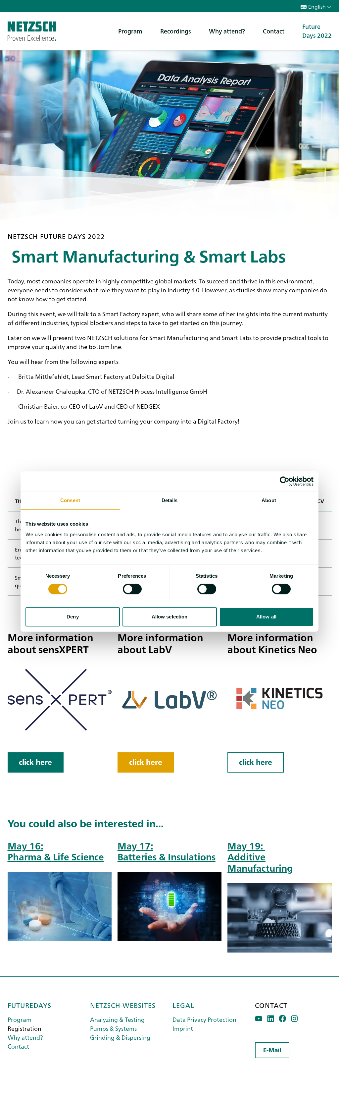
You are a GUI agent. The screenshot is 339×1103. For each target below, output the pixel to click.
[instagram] (294, 1018)
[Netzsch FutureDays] (32, 31)
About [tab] (269, 500)
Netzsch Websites (123, 1005)
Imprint (182, 1028)
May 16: (25, 845)
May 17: (135, 845)
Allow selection (170, 616)
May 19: (246, 845)
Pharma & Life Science (56, 856)
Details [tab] (170, 500)
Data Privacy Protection (204, 1019)
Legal (183, 1005)
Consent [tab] (70, 500)
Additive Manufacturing (260, 862)
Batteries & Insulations (167, 856)
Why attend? (227, 31)
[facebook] (282, 1018)
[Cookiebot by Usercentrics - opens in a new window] (285, 481)
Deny (72, 616)
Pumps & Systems (113, 1028)
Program (130, 31)
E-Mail (272, 1050)
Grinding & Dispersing (120, 1037)
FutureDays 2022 (317, 30)
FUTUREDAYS (29, 1005)
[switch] (132, 589)
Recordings (175, 31)
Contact (273, 31)
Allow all (266, 616)
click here (35, 762)
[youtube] (259, 1018)
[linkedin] (270, 1018)
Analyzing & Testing (117, 1019)
